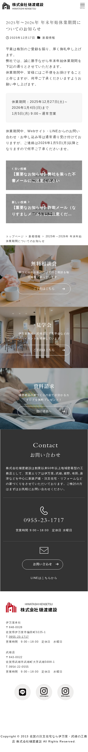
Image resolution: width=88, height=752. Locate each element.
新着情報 (48, 37)
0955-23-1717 (44, 521)
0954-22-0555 (19, 666)
